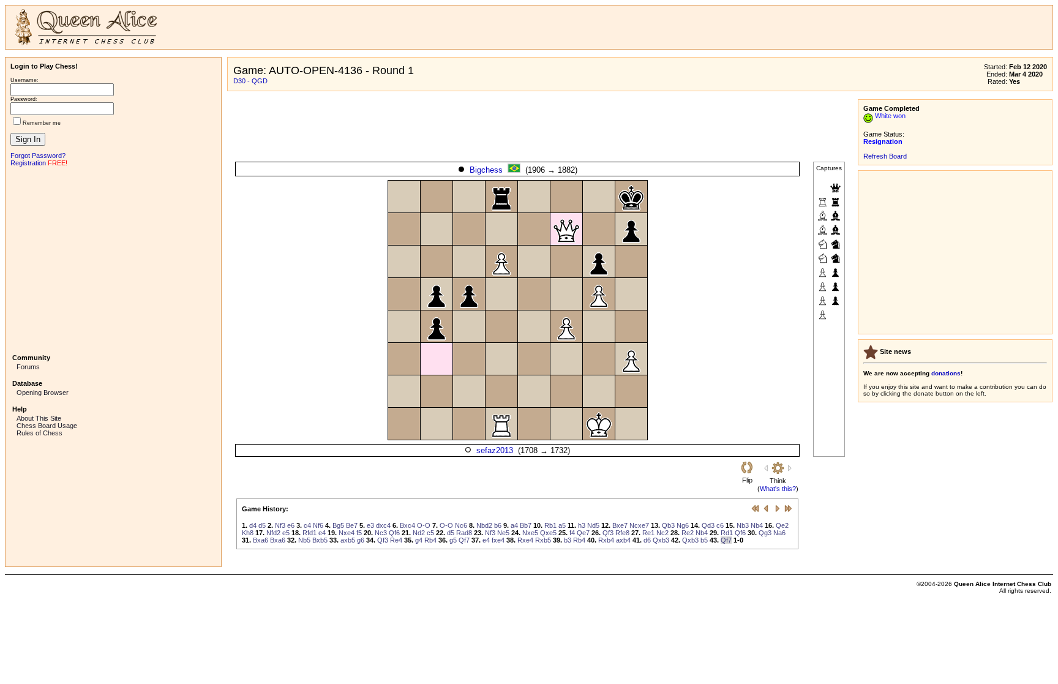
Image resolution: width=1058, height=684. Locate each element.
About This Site (39, 418)
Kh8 (247, 532)
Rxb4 (606, 540)
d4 (253, 525)
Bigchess (486, 170)
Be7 (352, 525)
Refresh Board (885, 156)
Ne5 (503, 532)
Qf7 (464, 540)
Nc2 (662, 532)
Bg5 (338, 525)
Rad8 (464, 532)
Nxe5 (530, 532)
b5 (704, 540)
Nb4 (757, 525)
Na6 (779, 532)
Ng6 (683, 525)
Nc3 (381, 532)
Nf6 (318, 525)
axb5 (347, 540)
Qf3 (607, 532)
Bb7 (525, 525)
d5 (262, 525)
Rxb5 (543, 540)
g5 (453, 540)
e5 (286, 532)
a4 (514, 525)
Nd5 (593, 525)
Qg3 (765, 532)
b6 (497, 525)
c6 (720, 525)
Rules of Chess (39, 433)
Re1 (648, 532)
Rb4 (430, 540)
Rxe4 (525, 540)
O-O (423, 525)
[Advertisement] (113, 259)
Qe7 (583, 532)
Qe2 (782, 525)
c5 (430, 532)
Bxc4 (407, 525)
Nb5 (304, 540)
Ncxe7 (639, 525)
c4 (307, 525)
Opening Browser (43, 392)
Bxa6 (260, 540)
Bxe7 (620, 525)
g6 (360, 540)
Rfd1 (309, 532)
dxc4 (383, 525)
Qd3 (708, 525)
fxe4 (498, 540)
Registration (28, 163)
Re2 (687, 532)
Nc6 (461, 525)
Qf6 (394, 532)
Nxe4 (347, 532)
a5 (562, 525)
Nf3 (280, 525)
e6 (291, 525)
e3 (370, 525)
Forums (28, 366)
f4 (572, 532)
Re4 (396, 540)
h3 (581, 525)
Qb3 (668, 525)
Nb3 (743, 525)
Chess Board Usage (47, 425)
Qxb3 (661, 540)
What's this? (778, 488)
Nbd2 (484, 525)
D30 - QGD (250, 81)
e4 (322, 532)
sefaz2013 (494, 450)
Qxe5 (548, 532)
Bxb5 (320, 540)
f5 (359, 532)
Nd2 (419, 532)
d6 (647, 540)
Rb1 (550, 525)
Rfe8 (622, 532)
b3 (567, 540)
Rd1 (727, 532)
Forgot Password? (38, 155)
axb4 (623, 540)
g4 (418, 540)
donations (946, 373)
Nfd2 (273, 532)
